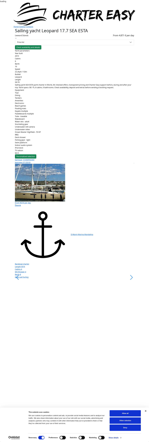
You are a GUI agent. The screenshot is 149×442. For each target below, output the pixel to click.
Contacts (29, 26)
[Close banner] (145, 411)
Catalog (22, 26)
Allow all (125, 413)
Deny (125, 428)
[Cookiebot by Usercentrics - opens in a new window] (14, 437)
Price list (20, 42)
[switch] (63, 437)
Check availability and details (28, 47)
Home (16, 26)
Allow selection (125, 420)
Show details (114, 438)
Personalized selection (25, 156)
